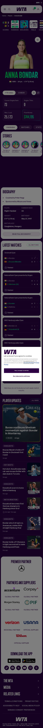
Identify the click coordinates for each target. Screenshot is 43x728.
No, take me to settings (21, 376)
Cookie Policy (28, 363)
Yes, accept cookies (21, 370)
